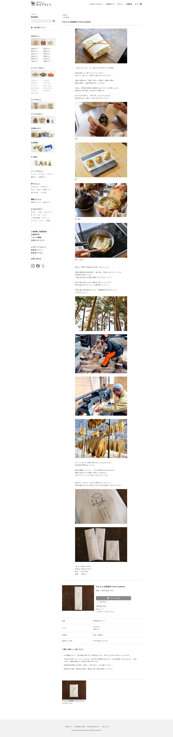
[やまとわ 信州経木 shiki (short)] (74, 690)
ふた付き (44, 192)
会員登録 (129, 4)
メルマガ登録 (36, 237)
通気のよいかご (36, 202)
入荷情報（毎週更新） (39, 231)
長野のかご (47, 48)
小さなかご (44, 187)
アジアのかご (36, 100)
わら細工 (34, 157)
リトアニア (47, 83)
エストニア (47, 85)
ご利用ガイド (110, 4)
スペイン (34, 85)
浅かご (39, 189)
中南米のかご (36, 128)
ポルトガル (34, 88)
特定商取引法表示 (79, 726)
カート (137, 4)
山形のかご (34, 54)
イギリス (34, 83)
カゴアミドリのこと (96, 4)
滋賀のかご (47, 51)
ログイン (120, 4)
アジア (41, 220)
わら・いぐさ (42, 215)
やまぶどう (48, 212)
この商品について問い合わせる (105, 611)
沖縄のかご (47, 61)
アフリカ (34, 220)
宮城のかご (34, 56)
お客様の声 (35, 234)
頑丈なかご (47, 202)
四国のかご (47, 56)
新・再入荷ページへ (38, 27)
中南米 (48, 220)
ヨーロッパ (45, 218)
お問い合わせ (36, 259)
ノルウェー (47, 90)
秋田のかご (34, 51)
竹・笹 (33, 215)
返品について (100, 609)
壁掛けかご (43, 177)
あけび (33, 212)
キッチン (34, 174)
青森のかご (34, 48)
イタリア (34, 90)
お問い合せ (105, 726)
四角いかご (47, 189)
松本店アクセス (37, 253)
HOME (65, 15)
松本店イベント (37, 250)
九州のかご (47, 59)
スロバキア (34, 93)
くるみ (40, 212)
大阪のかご (34, 61)
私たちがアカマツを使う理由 (86, 277)
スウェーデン (47, 88)
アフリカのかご (37, 114)
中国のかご (47, 54)
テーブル (42, 174)
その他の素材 (35, 218)
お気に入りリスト (37, 240)
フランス (34, 80)
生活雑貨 (66, 17)
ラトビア (46, 80)
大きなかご (34, 187)
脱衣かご (34, 177)
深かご (33, 189)
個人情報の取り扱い (93, 726)
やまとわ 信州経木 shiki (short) (73, 701)
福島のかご (34, 59)
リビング (50, 174)
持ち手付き (34, 192)
